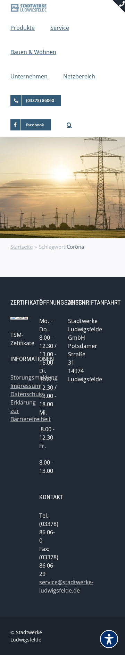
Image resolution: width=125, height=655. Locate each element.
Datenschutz (27, 394)
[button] (69, 125)
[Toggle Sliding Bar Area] (118, 6)
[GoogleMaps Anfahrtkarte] (106, 369)
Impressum (25, 386)
